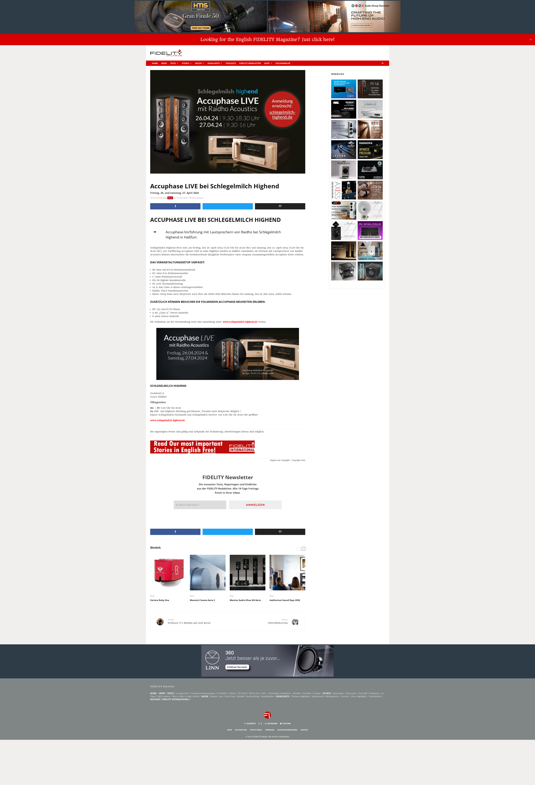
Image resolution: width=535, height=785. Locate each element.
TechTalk (362, 693)
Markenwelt (318, 696)
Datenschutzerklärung (287, 730)
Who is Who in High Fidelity (186, 696)
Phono (232, 693)
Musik (198, 63)
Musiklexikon (267, 696)
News (164, 63)
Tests (173, 63)
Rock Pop (230, 696)
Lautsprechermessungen (203, 693)
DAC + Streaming (270, 693)
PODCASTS (231, 63)
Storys (185, 63)
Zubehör (307, 693)
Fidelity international (175, 699)
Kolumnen (374, 693)
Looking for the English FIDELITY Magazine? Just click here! (267, 39)
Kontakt (304, 730)
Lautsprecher (182, 693)
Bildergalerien (332, 696)
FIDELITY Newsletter (250, 63)
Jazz (221, 696)
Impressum (269, 730)
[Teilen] (175, 206)
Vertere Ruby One (159, 600)
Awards (345, 696)
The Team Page (241, 730)
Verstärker (222, 693)
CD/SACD (242, 693)
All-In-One (254, 693)
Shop (267, 63)
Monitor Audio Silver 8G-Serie (245, 600)
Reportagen (338, 693)
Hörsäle (240, 696)
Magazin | (156, 699)
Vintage (317, 693)
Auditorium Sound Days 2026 (285, 600)
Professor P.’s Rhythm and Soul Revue (189, 621)
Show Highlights (359, 696)
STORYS (327, 693)
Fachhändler (283, 63)
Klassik (213, 696)
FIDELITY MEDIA (256, 730)
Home (155, 63)
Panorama (351, 693)
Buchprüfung (252, 696)
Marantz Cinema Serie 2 (202, 600)
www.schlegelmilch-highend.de (240, 322)
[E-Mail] (280, 206)
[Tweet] (228, 206)
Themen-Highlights (300, 696)
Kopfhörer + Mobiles (291, 693)
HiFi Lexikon (164, 696)
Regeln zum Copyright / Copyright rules (287, 460)
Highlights (214, 63)
